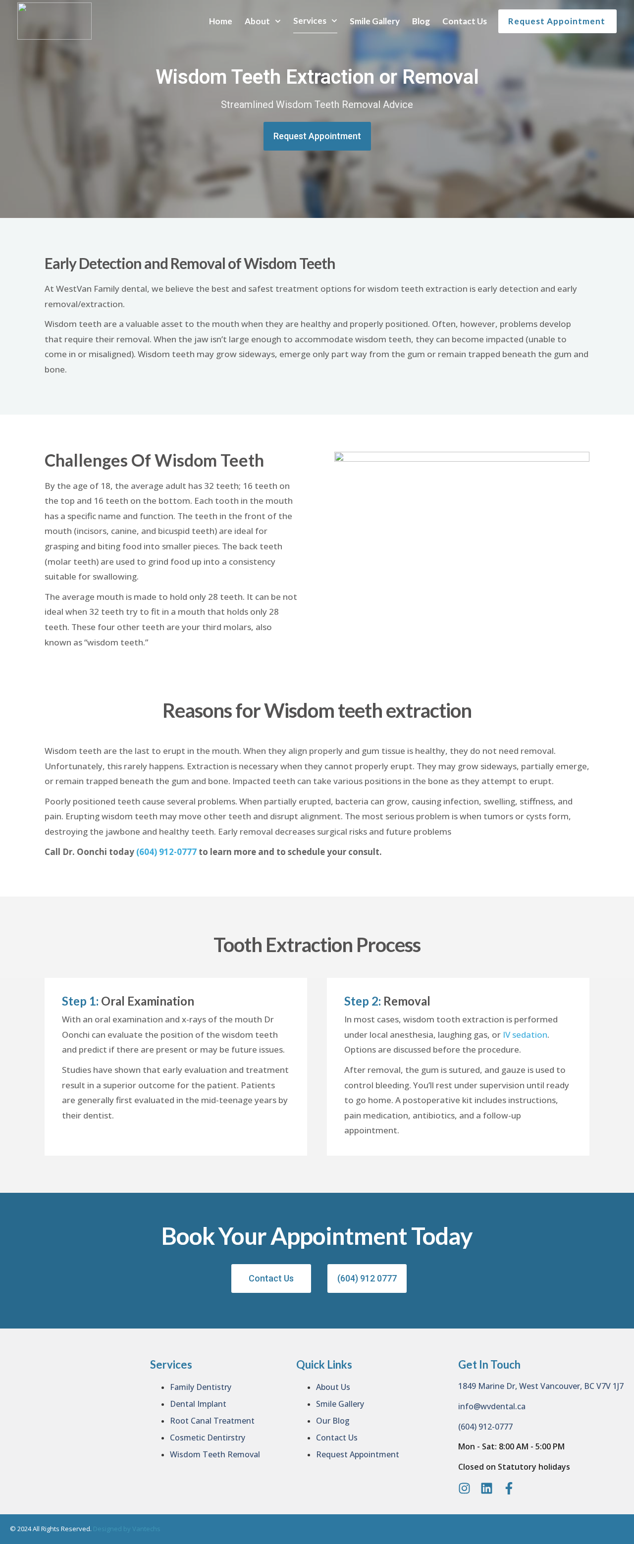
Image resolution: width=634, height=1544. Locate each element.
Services (309, 20)
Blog (421, 21)
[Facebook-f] (509, 1488)
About (257, 21)
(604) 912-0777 (166, 851)
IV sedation (525, 1034)
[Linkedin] (486, 1488)
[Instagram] (464, 1488)
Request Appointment (556, 21)
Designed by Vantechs (126, 1528)
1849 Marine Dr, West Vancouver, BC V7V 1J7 (541, 1386)
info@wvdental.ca (492, 1406)
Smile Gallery (375, 21)
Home (220, 21)
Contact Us (464, 21)
